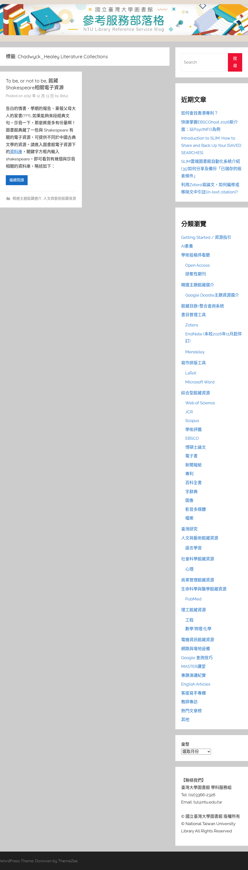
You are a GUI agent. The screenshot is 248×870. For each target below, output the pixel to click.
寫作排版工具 (193, 362)
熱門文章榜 (191, 710)
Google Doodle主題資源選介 (212, 295)
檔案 (189, 518)
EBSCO (192, 438)
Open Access (197, 265)
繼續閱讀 (16, 180)
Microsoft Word (200, 382)
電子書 (191, 456)
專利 (189, 473)
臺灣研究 (189, 529)
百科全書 (193, 482)
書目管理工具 (193, 314)
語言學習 (193, 548)
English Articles (195, 684)
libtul (64, 96)
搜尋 (235, 62)
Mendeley (195, 351)
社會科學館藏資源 (197, 558)
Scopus (192, 420)
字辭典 (191, 491)
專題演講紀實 (193, 675)
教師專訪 (189, 701)
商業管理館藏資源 (197, 580)
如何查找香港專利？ (199, 113)
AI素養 (187, 246)
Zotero (191, 325)
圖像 (189, 500)
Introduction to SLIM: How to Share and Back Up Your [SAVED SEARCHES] (211, 145)
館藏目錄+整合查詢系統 (202, 306)
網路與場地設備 (195, 648)
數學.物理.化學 (198, 628)
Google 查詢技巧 (197, 657)
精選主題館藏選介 (27, 198)
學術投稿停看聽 (195, 255)
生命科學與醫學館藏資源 (203, 589)
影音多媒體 (195, 509)
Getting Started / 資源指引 (206, 237)
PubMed (193, 599)
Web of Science (200, 402)
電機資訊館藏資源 (197, 639)
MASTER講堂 (193, 666)
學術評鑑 (193, 429)
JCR (189, 411)
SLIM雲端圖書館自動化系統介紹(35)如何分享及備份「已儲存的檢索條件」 (211, 168)
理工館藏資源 (193, 609)
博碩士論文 (195, 447)
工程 (189, 620)
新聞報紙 (193, 465)
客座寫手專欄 (193, 693)
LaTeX (190, 373)
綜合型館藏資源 (195, 392)
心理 (189, 569)
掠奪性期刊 (195, 274)
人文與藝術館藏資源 (59, 198)
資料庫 (16, 151)
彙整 (185, 744)
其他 (185, 719)
